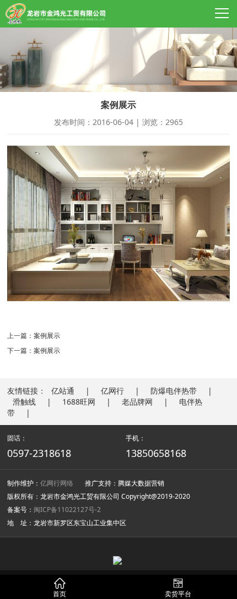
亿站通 (62, 390)
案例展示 (47, 335)
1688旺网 (78, 401)
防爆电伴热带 (173, 390)
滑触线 (24, 401)
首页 (59, 588)
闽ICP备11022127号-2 (67, 509)
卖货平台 (178, 588)
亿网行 (112, 390)
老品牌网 (137, 401)
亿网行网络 (56, 483)
